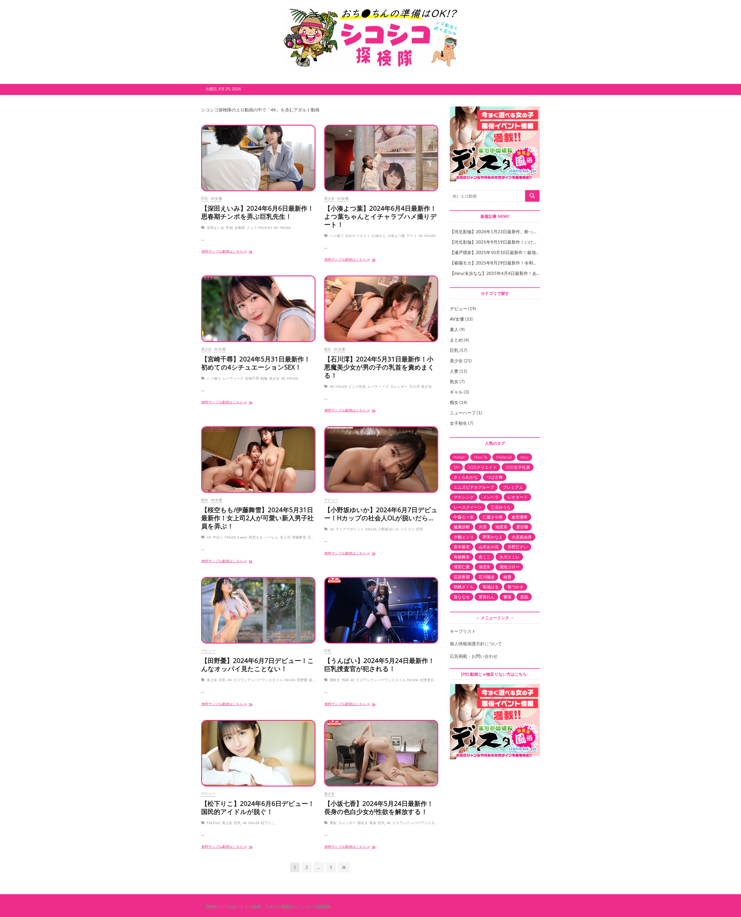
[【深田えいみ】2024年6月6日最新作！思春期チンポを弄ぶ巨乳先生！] (258, 158)
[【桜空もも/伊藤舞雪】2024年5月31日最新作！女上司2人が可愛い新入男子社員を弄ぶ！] (258, 459)
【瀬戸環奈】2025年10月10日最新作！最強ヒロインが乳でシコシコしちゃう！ (527, 252)
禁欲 (333, 823)
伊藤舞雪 (299, 537)
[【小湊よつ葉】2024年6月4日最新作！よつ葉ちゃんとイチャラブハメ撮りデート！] (381, 158)
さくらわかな (466, 477)
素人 (454, 329)
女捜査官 (427, 680)
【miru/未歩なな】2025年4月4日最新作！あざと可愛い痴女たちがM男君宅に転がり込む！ (539, 273)
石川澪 (414, 386)
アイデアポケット (349, 529)
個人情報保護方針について (476, 643)
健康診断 (462, 526)
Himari (459, 457)
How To (480, 457)
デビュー (331, 500)
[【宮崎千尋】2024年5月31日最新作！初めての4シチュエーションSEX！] (258, 308)
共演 (482, 526)
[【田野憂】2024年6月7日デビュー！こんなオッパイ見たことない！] (258, 610)
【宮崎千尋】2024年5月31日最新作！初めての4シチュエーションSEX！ (255, 362)
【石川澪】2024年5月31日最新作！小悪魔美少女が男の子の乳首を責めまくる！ (379, 366)
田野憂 (302, 680)
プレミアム (513, 487)
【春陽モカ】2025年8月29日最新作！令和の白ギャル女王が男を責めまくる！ (526, 262)
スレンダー (399, 386)
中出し (218, 537)
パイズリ (408, 529)
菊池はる (491, 586)
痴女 (327, 349)
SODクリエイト (357, 236)
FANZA (285, 227)
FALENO (265, 227)
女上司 (285, 537)
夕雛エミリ (464, 536)
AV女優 (216, 198)
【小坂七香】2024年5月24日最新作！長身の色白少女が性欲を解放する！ (378, 807)
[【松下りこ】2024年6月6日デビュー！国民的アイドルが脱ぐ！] (258, 753)
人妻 (454, 371)
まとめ (456, 339)
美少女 (329, 198)
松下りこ (268, 823)
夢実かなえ (493, 536)
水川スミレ (509, 556)
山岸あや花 (488, 546)
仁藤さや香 (493, 516)
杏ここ (484, 556)
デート (411, 236)
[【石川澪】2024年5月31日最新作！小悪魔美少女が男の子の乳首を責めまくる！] (381, 308)
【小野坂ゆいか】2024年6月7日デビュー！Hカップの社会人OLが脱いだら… (381, 513)
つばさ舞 (495, 477)
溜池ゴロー (509, 566)
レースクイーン (468, 507)
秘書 (507, 576)
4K (276, 227)
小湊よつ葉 (396, 236)
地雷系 (501, 526)
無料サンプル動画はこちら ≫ (228, 253)
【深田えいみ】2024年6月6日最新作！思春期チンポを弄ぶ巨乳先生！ (257, 212)
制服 (264, 378)
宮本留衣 (462, 546)
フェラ (251, 227)
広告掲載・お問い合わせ (474, 656)
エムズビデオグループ (474, 487)
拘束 (345, 680)
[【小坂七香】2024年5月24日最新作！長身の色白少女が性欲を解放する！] (381, 753)
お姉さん (379, 236)
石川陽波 (486, 576)
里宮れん (486, 596)
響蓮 (507, 596)
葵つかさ (515, 586)
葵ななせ (462, 596)
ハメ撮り (337, 236)
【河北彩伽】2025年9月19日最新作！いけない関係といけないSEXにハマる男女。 (530, 242)
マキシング (464, 497)
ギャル (456, 391)
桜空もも (256, 537)
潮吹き (335, 680)
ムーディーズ (232, 378)
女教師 (239, 227)
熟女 (454, 381)
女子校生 (458, 423)
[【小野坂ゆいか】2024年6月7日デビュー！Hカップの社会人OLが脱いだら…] (381, 459)
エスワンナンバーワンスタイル (258, 680)
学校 (229, 227)
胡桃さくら (464, 586)
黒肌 (524, 596)
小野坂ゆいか (388, 529)
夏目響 (522, 526)
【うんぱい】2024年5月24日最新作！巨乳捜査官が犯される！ (379, 664)
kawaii (242, 537)
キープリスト (463, 631)
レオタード (517, 497)
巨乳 (204, 198)
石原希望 (462, 576)
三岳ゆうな (501, 507)
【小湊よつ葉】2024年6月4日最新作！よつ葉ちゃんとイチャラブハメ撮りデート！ (380, 216)
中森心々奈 (464, 516)
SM (456, 467)
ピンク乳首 (357, 386)
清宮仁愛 (462, 566)
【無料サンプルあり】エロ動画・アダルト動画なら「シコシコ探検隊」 (269, 906)
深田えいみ (215, 227)
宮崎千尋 (252, 378)
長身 (372, 823)
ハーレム (271, 537)
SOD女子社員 (517, 467)
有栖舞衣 (462, 556)
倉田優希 (519, 516)
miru (524, 457)
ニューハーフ (463, 412)
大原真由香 (521, 536)
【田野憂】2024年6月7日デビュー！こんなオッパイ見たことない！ (257, 664)
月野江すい (517, 546)
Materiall (504, 457)
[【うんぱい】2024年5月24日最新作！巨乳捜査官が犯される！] (381, 610)
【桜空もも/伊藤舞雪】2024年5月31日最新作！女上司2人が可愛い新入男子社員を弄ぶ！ (257, 517)
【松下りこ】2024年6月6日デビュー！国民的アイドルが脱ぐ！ (257, 807)
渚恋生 (484, 566)
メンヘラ (491, 497)
